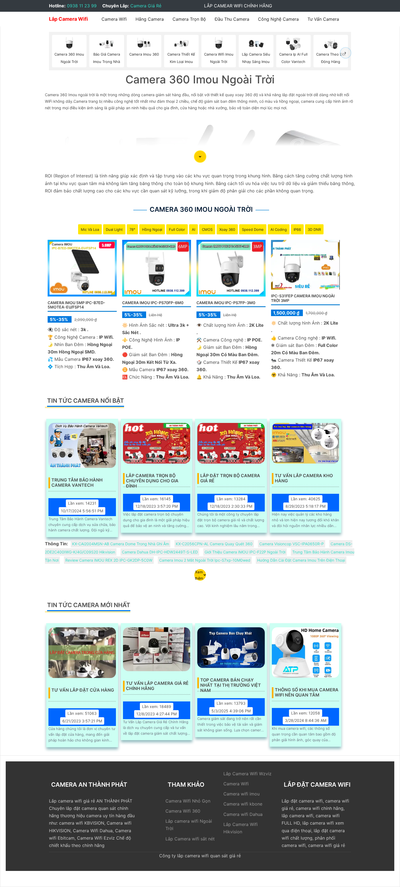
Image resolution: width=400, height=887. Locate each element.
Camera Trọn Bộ (189, 19)
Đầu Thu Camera (232, 19)
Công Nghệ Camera (278, 19)
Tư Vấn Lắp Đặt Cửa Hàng (82, 690)
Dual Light (114, 229)
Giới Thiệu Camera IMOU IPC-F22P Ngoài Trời (245, 552)
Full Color (177, 229)
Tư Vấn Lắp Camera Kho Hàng (304, 478)
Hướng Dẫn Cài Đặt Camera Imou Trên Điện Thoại (301, 560)
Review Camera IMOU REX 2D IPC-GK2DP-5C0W (108, 560)
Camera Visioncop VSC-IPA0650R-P (291, 543)
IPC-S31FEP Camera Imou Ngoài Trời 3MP (303, 298)
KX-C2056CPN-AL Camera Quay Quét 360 (214, 543)
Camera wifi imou (241, 794)
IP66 (297, 229)
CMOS (207, 229)
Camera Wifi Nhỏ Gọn (187, 801)
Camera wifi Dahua (243, 814)
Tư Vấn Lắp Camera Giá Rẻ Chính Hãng (157, 686)
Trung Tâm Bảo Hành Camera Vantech (77, 482)
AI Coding (278, 229)
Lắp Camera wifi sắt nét (190, 838)
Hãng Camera (150, 19)
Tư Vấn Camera (323, 19)
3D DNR (314, 229)
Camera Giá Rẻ (145, 5)
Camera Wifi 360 (182, 811)
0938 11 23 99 (82, 5)
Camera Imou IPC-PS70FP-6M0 (152, 302)
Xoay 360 (227, 229)
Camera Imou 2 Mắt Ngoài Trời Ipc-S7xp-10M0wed (204, 560)
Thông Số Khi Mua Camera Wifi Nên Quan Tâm (307, 692)
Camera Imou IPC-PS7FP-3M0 (225, 302)
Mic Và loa (90, 229)
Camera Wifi (114, 19)
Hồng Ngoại (152, 229)
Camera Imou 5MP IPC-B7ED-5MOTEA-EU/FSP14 (76, 305)
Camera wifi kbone (242, 804)
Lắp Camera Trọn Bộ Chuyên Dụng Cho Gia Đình (152, 478)
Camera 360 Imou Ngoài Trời (201, 209)
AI (193, 229)
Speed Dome (253, 229)
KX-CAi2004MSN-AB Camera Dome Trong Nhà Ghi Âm (120, 543)
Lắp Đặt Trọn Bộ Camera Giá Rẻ (230, 478)
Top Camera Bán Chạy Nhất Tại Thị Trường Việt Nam (230, 682)
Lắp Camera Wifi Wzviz (247, 773)
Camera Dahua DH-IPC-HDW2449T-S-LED (160, 552)
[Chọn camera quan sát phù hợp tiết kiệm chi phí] (345, 53)
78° (132, 229)
